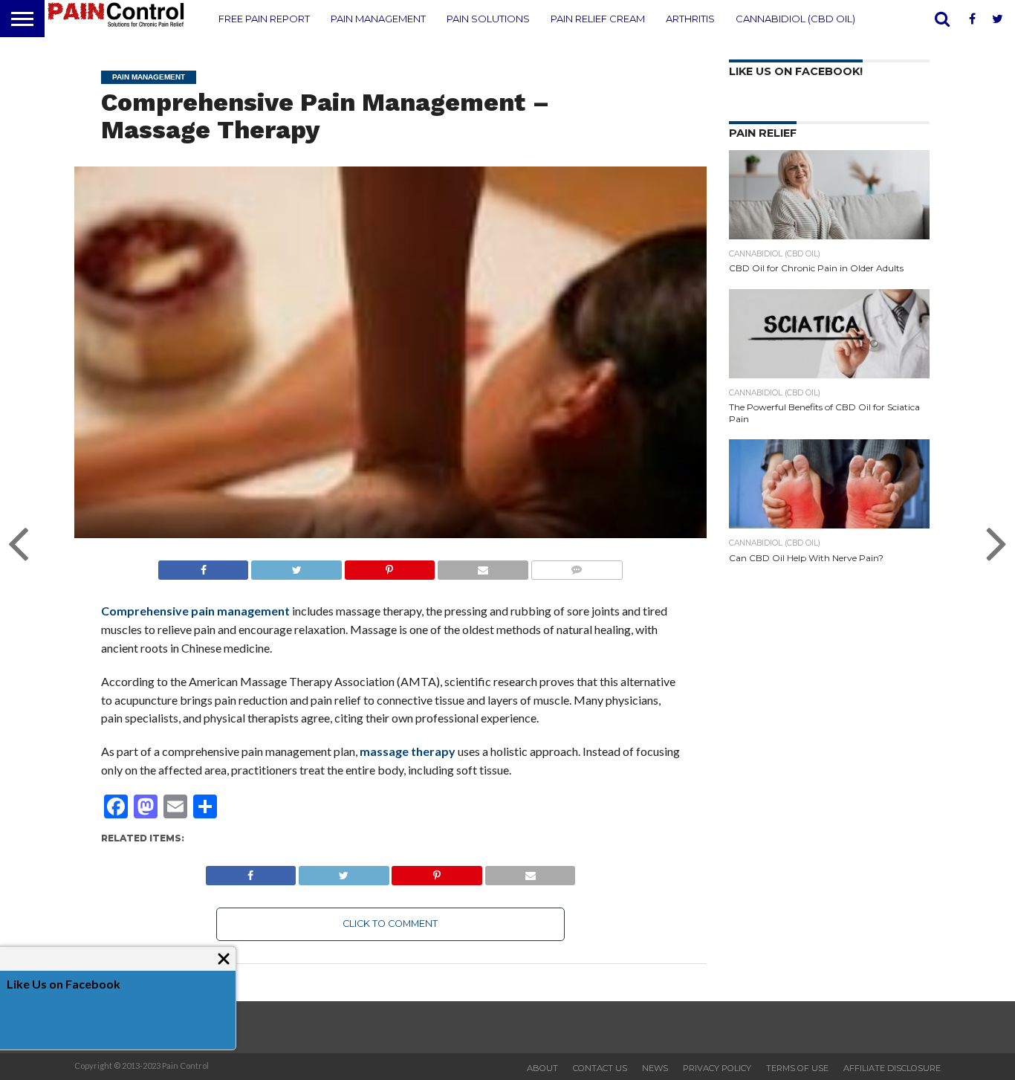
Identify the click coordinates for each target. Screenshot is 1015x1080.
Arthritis (690, 19)
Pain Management (378, 19)
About (542, 1068)
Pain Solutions (488, 19)
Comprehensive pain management (195, 611)
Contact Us (600, 1068)
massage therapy (407, 751)
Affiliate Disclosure (892, 1068)
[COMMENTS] (577, 566)
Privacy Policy (717, 1068)
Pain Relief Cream (598, 19)
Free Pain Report (264, 19)
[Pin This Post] (389, 566)
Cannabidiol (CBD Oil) (795, 19)
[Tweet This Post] (295, 566)
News (655, 1068)
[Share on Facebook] (203, 566)
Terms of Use (797, 1068)
